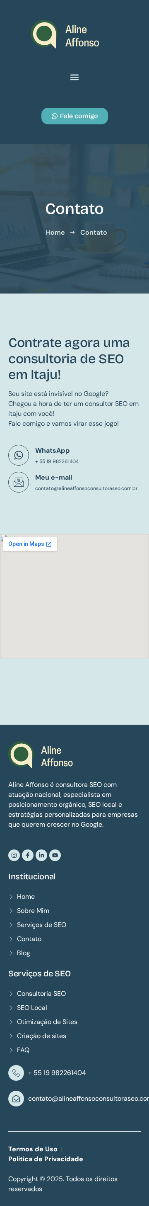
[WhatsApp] (18, 455)
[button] (75, 77)
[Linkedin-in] (41, 855)
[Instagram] (14, 855)
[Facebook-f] (28, 855)
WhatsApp (52, 450)
